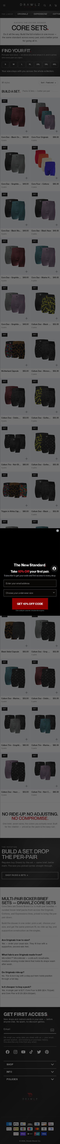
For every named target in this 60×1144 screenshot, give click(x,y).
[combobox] (29, 593)
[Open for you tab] (54, 568)
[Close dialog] (57, 530)
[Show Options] (54, 593)
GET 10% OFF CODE (30, 604)
